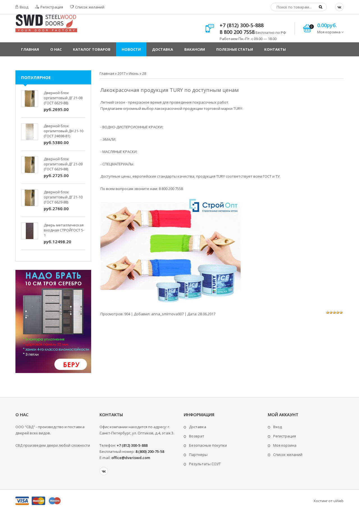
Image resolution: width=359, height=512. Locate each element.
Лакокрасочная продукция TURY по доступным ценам (169, 90)
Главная (107, 73)
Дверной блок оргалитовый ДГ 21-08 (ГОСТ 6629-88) (63, 97)
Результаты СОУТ (205, 463)
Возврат (196, 436)
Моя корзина (284, 445)
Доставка (197, 426)
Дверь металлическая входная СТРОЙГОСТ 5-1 (64, 230)
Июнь (134, 73)
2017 (121, 73)
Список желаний (89, 7)
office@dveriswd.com (130, 457)
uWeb (338, 500)
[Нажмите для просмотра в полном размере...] (170, 301)
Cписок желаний (287, 454)
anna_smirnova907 (167, 313)
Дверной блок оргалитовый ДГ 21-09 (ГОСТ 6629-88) (63, 164)
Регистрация (51, 7)
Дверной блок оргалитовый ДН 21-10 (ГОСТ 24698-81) (63, 130)
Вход (23, 7)
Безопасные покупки (208, 445)
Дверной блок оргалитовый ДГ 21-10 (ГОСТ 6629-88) (63, 197)
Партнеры (198, 454)
